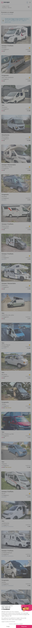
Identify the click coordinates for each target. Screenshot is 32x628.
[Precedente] (3, 35)
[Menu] (28, 2)
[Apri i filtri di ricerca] (29, 7)
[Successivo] (29, 35)
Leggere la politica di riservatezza (8, 621)
